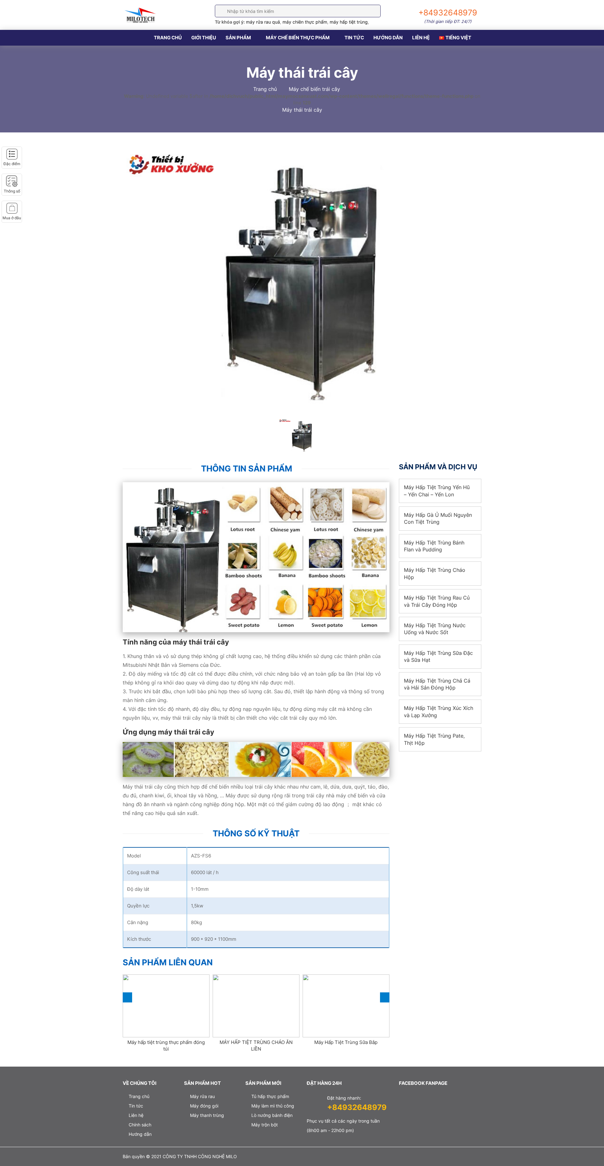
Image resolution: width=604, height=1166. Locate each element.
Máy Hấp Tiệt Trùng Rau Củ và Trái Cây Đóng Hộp (437, 601)
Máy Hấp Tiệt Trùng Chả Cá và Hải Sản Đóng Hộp (437, 684)
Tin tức (354, 38)
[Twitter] (419, 1157)
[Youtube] (438, 1157)
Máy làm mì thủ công (272, 1105)
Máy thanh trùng (207, 1115)
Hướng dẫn (388, 38)
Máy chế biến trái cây (314, 89)
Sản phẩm (238, 38)
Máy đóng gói (204, 1105)
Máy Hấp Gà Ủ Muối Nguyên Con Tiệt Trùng (438, 518)
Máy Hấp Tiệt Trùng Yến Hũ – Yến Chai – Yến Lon (437, 490)
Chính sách (140, 1124)
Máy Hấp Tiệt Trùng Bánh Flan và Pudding (434, 546)
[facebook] (400, 1157)
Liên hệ (421, 38)
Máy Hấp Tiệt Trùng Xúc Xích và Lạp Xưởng (438, 711)
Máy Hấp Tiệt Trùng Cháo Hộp (434, 573)
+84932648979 (357, 1107)
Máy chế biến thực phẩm (298, 38)
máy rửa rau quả (263, 22)
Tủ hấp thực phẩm (270, 1096)
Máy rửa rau (202, 1096)
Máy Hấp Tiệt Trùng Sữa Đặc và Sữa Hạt (438, 656)
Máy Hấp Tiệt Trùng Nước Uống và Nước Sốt (435, 628)
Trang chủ (168, 38)
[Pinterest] (477, 1157)
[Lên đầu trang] (589, 1150)
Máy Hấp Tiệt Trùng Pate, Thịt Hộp (434, 739)
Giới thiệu (203, 38)
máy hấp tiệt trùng (349, 22)
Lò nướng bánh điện (272, 1115)
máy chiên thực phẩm (304, 22)
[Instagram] (458, 1157)
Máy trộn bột (264, 1124)
